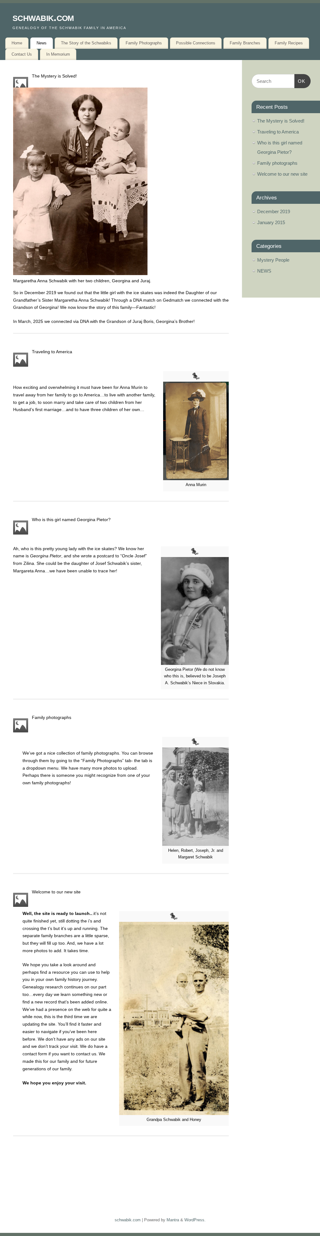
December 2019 (273, 211)
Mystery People (273, 260)
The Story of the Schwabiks (86, 43)
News (42, 43)
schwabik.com (43, 17)
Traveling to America (52, 351)
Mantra (173, 1220)
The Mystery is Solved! (54, 75)
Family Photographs (144, 43)
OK (300, 81)
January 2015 (271, 222)
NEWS (264, 271)
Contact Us (22, 54)
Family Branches (245, 43)
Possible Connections (195, 43)
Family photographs (51, 717)
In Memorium (58, 54)
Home (17, 43)
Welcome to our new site (56, 891)
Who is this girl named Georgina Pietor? (71, 519)
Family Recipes (289, 43)
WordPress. (195, 1220)
